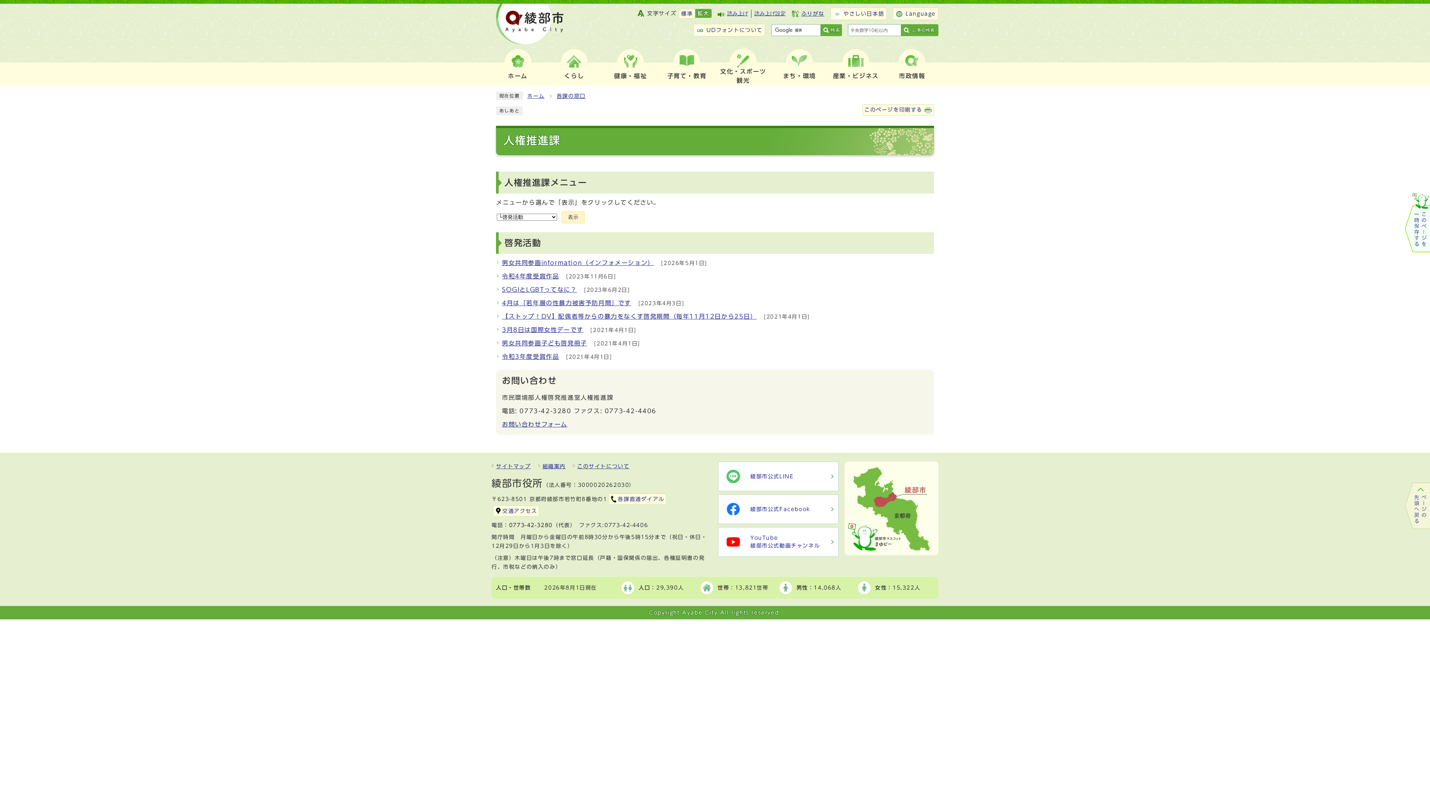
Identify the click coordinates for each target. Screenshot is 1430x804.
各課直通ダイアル (641, 499)
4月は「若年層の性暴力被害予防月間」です (566, 303)
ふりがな (812, 13)
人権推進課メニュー (546, 182)
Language (921, 13)
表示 (573, 217)
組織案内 (554, 466)
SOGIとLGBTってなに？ (539, 290)
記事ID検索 (923, 30)
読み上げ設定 (770, 13)
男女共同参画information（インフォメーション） (578, 263)
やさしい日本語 (863, 13)
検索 (835, 30)
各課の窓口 (571, 96)
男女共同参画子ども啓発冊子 (544, 343)
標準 (687, 13)
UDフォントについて (734, 30)
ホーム (536, 96)
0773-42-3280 (531, 525)
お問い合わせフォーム (535, 424)
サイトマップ (513, 466)
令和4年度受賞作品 (530, 276)
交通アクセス (519, 511)
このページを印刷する (893, 109)
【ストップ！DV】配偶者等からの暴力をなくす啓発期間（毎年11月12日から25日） (629, 316)
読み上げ (737, 13)
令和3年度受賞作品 (530, 357)
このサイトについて (603, 466)
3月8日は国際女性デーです (543, 330)
